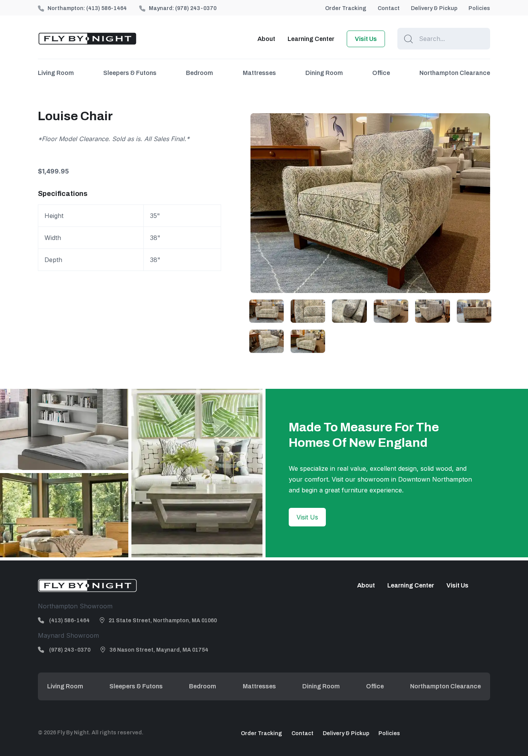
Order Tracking (345, 8)
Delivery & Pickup (434, 8)
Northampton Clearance (454, 73)
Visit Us (366, 39)
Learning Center (311, 39)
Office (381, 73)
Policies (479, 8)
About (266, 39)
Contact (389, 8)
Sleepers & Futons (130, 73)
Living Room (56, 73)
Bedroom (199, 73)
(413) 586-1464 (106, 8)
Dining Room (324, 73)
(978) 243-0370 (195, 8)
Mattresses (259, 73)
